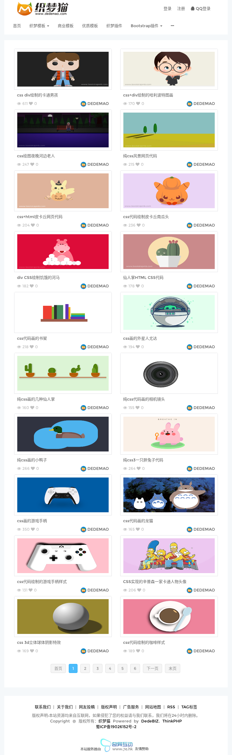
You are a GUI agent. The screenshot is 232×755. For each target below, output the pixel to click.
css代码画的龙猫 (138, 520)
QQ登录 (202, 8)
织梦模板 (37, 25)
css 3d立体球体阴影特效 (39, 642)
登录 (167, 8)
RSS (171, 706)
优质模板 (90, 25)
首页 (17, 25)
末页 (173, 668)
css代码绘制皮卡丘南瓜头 (146, 216)
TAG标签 (189, 706)
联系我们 (43, 706)
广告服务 (131, 706)
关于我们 (65, 706)
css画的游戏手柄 (32, 520)
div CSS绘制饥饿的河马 (38, 277)
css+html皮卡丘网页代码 (40, 216)
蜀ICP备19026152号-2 (116, 726)
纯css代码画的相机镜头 (144, 399)
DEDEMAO (98, 103)
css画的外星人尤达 (140, 338)
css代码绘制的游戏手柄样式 (42, 581)
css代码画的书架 (32, 338)
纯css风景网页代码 (140, 155)
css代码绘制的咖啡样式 (144, 642)
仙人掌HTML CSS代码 (143, 277)
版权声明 (109, 706)
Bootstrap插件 (145, 25)
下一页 (152, 668)
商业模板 (66, 25)
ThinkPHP (172, 721)
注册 (181, 8)
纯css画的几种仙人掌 (36, 399)
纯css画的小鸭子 (32, 460)
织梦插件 (114, 25)
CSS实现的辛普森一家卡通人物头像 (154, 581)
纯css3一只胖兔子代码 (143, 460)
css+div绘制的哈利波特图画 (148, 95)
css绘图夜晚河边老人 (36, 155)
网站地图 (153, 706)
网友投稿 (87, 706)
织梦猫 (104, 721)
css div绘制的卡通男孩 (37, 95)
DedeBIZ (149, 721)
